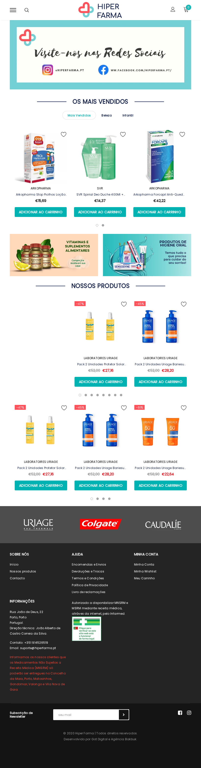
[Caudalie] (163, 524)
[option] (40, 180)
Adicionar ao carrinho (41, 212)
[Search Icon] (27, 10)
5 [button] (103, 395)
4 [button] (97, 395)
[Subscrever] (124, 715)
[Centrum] (100, 524)
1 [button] (80, 395)
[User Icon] (173, 10)
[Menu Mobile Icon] (13, 10)
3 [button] (91, 395)
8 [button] (121, 395)
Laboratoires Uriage (101, 358)
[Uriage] (38, 524)
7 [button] (115, 395)
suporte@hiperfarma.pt (38, 648)
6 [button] (109, 395)
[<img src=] (86, 628)
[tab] (79, 115)
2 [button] (86, 395)
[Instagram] (189, 713)
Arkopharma (41, 188)
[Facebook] (180, 713)
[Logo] (100, 9)
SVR (100, 188)
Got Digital (99, 739)
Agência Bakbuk (123, 739)
